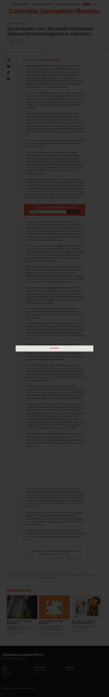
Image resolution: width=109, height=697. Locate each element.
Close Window (54, 348)
